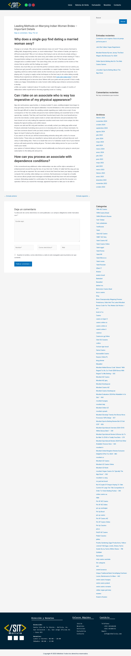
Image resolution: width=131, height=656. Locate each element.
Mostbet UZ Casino (102, 461)
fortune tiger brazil (102, 347)
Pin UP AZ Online (101, 505)
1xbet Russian (101, 265)
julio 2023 (99, 156)
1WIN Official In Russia (103, 216)
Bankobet (99, 279)
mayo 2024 (100, 142)
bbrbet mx (99, 285)
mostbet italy (100, 404)
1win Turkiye (100, 220)
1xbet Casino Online (103, 244)
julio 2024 (99, 135)
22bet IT (99, 268)
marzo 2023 (100, 170)
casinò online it (101, 329)
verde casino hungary (103, 580)
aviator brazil (100, 275)
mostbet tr (99, 447)
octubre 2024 (100, 125)
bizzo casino (100, 292)
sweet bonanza (101, 570)
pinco (98, 529)
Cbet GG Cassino (102, 340)
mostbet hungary (102, 401)
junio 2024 (99, 138)
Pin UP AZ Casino (102, 501)
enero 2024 (100, 152)
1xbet (98, 230)
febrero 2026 (100, 118)
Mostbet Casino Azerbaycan (105, 391)
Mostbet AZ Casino (102, 377)
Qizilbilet (99, 552)
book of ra (99, 312)
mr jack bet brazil (102, 481)
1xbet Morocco (101, 258)
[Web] (70, 248)
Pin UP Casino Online (103, 522)
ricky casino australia (103, 559)
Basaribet (99, 282)
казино (98, 593)
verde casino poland (103, 583)
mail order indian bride (63, 77)
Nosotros (107, 5)
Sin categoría (100, 563)
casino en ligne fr (102, 319)
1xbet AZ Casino (101, 234)
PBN (97, 498)
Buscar (98, 18)
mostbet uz (100, 457)
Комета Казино (101, 597)
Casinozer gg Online (103, 336)
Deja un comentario (20, 33)
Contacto (117, 5)
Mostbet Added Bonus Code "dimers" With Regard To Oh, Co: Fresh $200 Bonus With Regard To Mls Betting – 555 (110, 371)
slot (97, 566)
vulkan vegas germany (103, 590)
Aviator (98, 272)
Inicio (70, 5)
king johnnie (100, 360)
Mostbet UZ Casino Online (105, 464)
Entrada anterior (10, 196)
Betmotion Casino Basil (104, 289)
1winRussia (100, 227)
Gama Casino (100, 350)
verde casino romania (103, 587)
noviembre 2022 (101, 183)
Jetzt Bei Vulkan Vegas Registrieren (108, 47)
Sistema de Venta (82, 5)
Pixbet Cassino (101, 536)
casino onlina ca (101, 322)
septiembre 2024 (101, 128)
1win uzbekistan (101, 223)
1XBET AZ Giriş (101, 237)
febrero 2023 (100, 173)
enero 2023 (100, 176)
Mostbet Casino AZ (102, 387)
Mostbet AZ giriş (101, 380)
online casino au (101, 494)
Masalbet (99, 364)
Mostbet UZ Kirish (102, 468)
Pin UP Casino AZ (102, 518)
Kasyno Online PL (102, 357)
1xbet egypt (100, 247)
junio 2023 (99, 159)
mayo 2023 (100, 163)
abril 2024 (99, 145)
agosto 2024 (100, 131)
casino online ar (101, 326)
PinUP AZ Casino (102, 532)
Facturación (96, 5)
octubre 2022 (100, 187)
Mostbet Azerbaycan (103, 384)
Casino (98, 315)
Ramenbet (99, 556)
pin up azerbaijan (101, 508)
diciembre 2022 (101, 180)
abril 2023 (99, 166)
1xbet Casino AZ (101, 240)
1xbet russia (100, 261)
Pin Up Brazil (100, 512)
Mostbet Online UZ (102, 408)
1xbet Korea (100, 251)
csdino (98, 343)
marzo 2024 (100, 149)
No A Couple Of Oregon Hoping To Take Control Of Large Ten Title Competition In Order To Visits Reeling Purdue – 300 (110, 488)
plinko (98, 539)
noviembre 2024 (101, 121)
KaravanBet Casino (102, 354)
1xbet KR (99, 254)
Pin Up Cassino (101, 525)
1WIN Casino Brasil (102, 213)
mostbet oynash (101, 411)
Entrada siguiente (83, 196)
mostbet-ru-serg (101, 478)
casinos (99, 333)
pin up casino (100, 515)
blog (30, 33)
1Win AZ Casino (101, 209)
